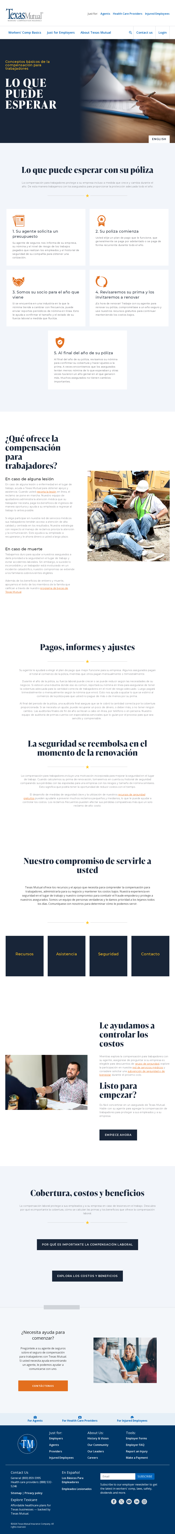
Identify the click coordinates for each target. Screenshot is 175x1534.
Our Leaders (96, 1451)
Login (162, 32)
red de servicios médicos (147, 1067)
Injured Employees (157, 14)
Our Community (98, 1445)
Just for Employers (61, 32)
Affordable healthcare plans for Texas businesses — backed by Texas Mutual (31, 1509)
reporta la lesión (46, 491)
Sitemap (16, 1493)
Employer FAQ (135, 1445)
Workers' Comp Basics (24, 32)
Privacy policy (34, 1493)
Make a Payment (137, 1458)
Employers (56, 1438)
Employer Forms (136, 1438)
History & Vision (98, 1438)
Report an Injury (137, 1451)
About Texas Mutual (95, 32)
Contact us (144, 32)
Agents (105, 14)
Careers (93, 1458)
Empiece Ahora (118, 1135)
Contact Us (19, 1472)
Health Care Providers (127, 14)
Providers (55, 1451)
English (159, 139)
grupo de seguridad (147, 1063)
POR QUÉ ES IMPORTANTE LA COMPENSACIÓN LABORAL (87, 1244)
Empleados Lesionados (77, 1489)
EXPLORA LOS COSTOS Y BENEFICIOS (87, 1276)
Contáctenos (43, 1385)
